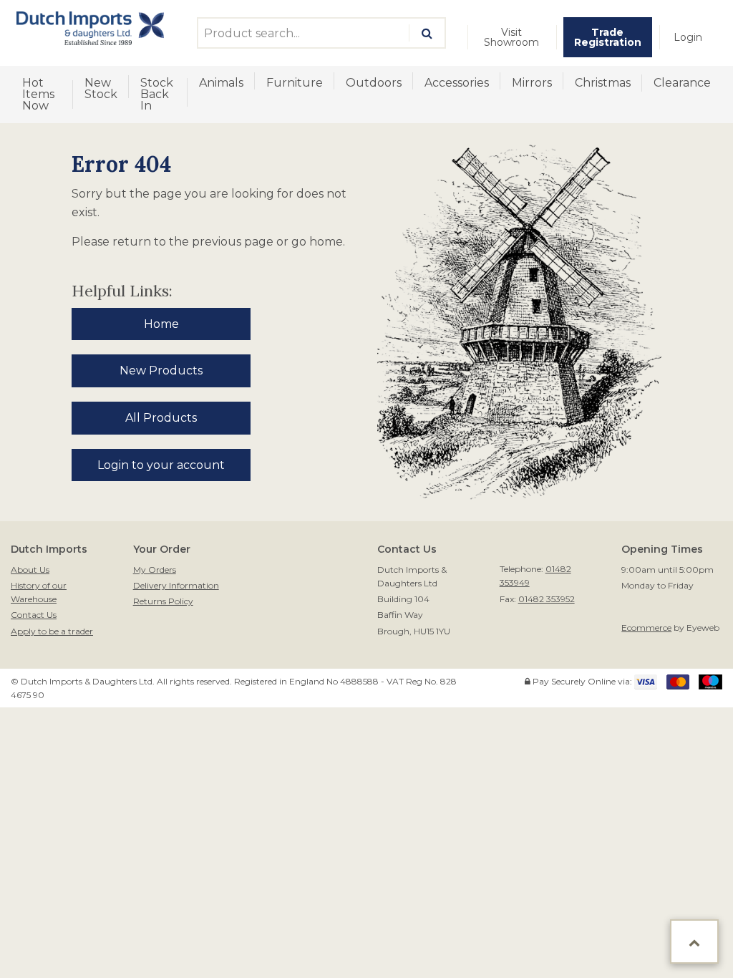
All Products (161, 418)
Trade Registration (607, 37)
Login (688, 37)
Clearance (682, 82)
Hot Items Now (38, 94)
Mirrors (532, 82)
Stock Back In (156, 94)
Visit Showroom (511, 37)
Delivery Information (176, 585)
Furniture (294, 82)
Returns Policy (163, 601)
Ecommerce (646, 627)
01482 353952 (546, 599)
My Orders (154, 569)
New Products (161, 370)
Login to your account (161, 465)
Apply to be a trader (52, 631)
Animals (221, 82)
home (326, 241)
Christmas (603, 82)
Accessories (456, 82)
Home (161, 324)
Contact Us (34, 614)
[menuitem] (511, 37)
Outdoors (374, 82)
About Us (30, 569)
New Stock (100, 88)
